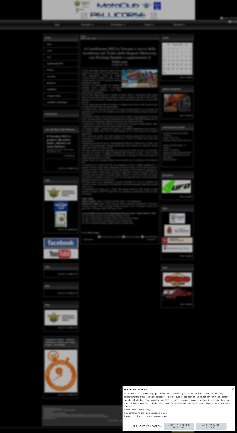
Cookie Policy (130, 410)
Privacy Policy (144, 410)
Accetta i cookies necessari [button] (179, 426)
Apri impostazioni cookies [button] (147, 426)
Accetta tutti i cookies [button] (211, 426)
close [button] (233, 389)
